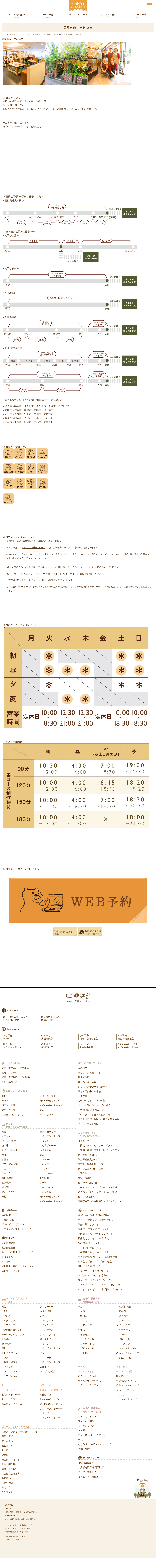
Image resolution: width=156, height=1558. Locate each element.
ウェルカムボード (87, 1416)
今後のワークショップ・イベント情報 (97, 1187)
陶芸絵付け (45, 1394)
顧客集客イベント (11, 1271)
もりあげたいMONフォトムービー (95, 1444)
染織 (42, 1110)
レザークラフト (48, 1096)
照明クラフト (46, 1114)
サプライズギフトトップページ (13, 34)
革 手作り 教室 (104, 1261)
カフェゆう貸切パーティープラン (19, 1252)
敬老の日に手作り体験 (89, 1091)
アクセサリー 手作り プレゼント (94, 1271)
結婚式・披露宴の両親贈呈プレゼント (21, 1431)
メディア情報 (11, 1525)
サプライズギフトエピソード (16, 1229)
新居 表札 (104, 1238)
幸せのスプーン (10, 1353)
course (47, 15)
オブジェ (6, 1136)
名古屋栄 (13, 1072)
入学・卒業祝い (10, 1464)
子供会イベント (10, 1257)
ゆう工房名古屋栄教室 (86, 1046)
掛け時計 (6, 1187)
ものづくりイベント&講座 (91, 1100)
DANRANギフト (86, 1449)
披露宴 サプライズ (87, 1238)
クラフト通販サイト (88, 1472)
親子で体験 (83, 1077)
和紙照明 (44, 1178)
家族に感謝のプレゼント (90, 1257)
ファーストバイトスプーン (91, 1435)
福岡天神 (13, 1082)
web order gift (139, 15)
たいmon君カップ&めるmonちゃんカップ (129, 1046)
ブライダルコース (27, 558)
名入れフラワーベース (13, 1399)
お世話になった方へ (12, 1473)
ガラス (5, 1100)
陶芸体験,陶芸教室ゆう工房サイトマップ (21, 1532)
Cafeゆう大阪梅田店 (47, 1037)
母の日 (5, 1450)
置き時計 (6, 1182)
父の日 (5, 1455)
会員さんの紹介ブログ (89, 1196)
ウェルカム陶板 (86, 1421)
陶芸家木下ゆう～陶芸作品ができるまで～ (99, 1201)
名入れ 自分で (104, 1252)
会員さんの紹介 (10, 1220)
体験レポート (8, 1215)
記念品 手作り (112, 1257)
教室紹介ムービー (26, 1525)
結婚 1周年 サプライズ (89, 1224)
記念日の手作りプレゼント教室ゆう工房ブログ (46, 34)
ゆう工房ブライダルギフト (12, 1046)
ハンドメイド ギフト (88, 1289)
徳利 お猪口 (8, 1178)
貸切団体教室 (8, 1243)
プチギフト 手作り (87, 1284)
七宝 (50, 1358)
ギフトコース (111, 554)
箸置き (5, 1159)
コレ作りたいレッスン (13, 1114)
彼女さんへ (7, 1445)
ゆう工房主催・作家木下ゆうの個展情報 (98, 1119)
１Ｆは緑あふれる (25, 547)
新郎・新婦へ (8, 1436)
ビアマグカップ (10, 1164)
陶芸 (4, 1096)
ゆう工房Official (7, 1037)
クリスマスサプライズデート (93, 1086)
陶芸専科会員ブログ (88, 1159)
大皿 (4, 1154)
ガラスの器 (45, 1150)
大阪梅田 (13, 1077)
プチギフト (83, 1430)
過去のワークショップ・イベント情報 (97, 1192)
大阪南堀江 (25, 1077)
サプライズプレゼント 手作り (93, 1275)
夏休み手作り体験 (87, 1082)
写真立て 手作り (86, 1261)
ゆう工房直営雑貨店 (88, 1476)
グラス (10, 1366)
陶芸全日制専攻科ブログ (90, 1168)
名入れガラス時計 (11, 1394)
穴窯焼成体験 (85, 1178)
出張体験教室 (8, 1247)
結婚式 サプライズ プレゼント (93, 1229)
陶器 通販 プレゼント (89, 1243)
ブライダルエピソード (13, 1224)
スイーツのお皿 (10, 1150)
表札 (4, 1196)
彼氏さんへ (7, 1441)
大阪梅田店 (86, 1110)
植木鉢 (5, 1145)
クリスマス (7, 1492)
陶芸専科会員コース (88, 1154)
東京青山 (13, 1068)
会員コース (60, 554)
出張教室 (82, 1096)
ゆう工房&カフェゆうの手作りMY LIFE (15, 1018)
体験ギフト (45, 1367)
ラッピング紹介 (48, 1371)
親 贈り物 (83, 1215)
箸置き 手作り (106, 1220)
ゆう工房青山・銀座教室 (126, 1037)
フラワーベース (48, 1306)
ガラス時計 (45, 1311)
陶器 (4, 1131)
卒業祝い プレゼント (112, 1289)
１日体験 (23, 554)
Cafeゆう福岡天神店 (47, 1046)
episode (78, 15)
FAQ (109, 15)
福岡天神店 (98, 1110)
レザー (48, 1187)
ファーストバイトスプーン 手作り (95, 1280)
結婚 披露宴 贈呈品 (100, 1215)
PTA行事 (6, 1261)
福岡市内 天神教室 (73, 34)
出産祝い (6, 1478)
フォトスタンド (10, 1192)
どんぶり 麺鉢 (9, 1141)
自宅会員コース (86, 1173)
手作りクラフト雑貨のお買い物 (94, 1114)
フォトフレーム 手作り (89, 1247)
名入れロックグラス (12, 1404)
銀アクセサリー (10, 1105)
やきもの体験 (8, 1110)
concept (17, 15)
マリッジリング (86, 1425)
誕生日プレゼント (11, 1459)
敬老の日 (6, 1487)
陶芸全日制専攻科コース (90, 1164)
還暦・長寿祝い (10, 1469)
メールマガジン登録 (88, 1124)
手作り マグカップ (87, 1220)
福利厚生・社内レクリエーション (19, 1266)
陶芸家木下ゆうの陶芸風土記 (50, 1018)
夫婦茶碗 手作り (86, 1252)
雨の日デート (85, 1068)
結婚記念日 (7, 1483)
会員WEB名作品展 (87, 1182)
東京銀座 (24, 1068)
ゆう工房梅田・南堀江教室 (89, 1037)
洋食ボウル (7, 1173)
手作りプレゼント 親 (109, 1284)
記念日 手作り (85, 1233)
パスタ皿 (6, 1168)
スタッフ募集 (11, 1528)
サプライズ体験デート (89, 1072)
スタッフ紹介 (25, 1528)
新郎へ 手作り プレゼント (91, 1266)
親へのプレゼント (104, 1233)
